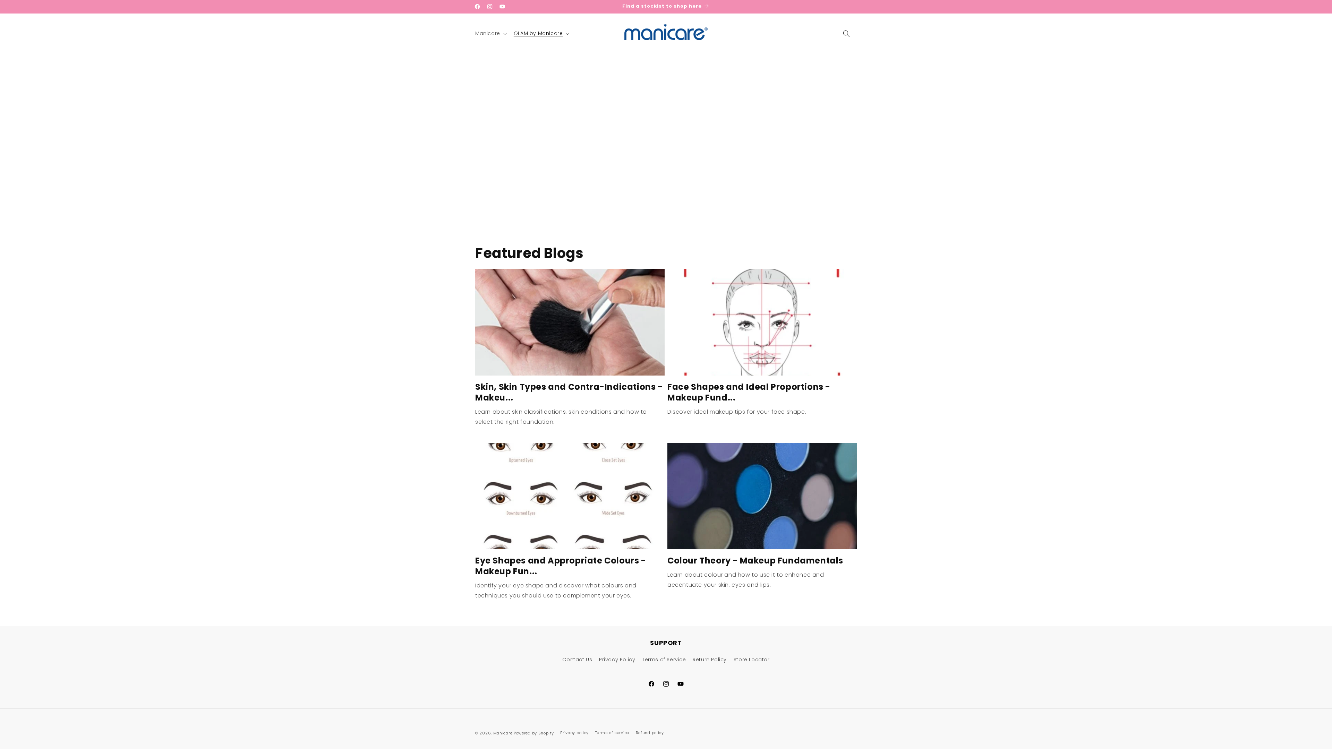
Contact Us (577, 659)
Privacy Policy (617, 659)
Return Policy (710, 659)
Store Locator (752, 659)
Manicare (503, 733)
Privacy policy (574, 732)
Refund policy (650, 732)
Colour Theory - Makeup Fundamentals (755, 560)
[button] (490, 33)
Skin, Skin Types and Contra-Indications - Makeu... (569, 392)
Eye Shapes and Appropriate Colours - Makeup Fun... (560, 566)
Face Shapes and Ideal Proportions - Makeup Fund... (748, 392)
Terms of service (612, 732)
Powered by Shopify (534, 733)
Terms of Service (664, 659)
